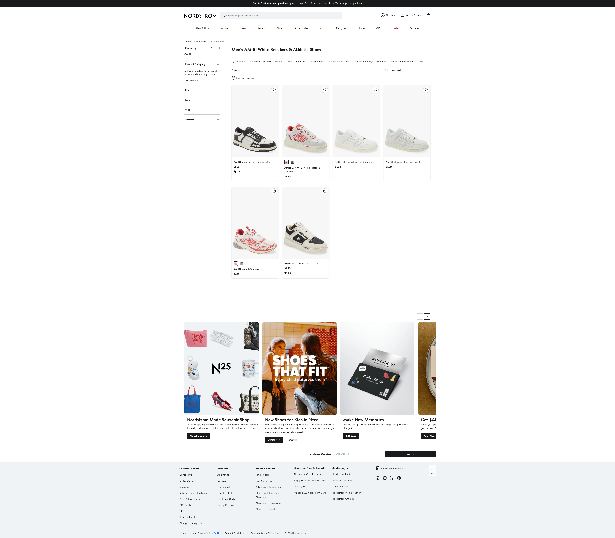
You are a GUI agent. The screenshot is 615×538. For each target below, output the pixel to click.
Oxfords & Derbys (363, 61)
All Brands (223, 474)
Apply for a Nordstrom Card (309, 480)
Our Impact (223, 487)
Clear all (215, 48)
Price (187, 109)
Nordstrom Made (198, 435)
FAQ (181, 511)
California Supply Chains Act (264, 533)
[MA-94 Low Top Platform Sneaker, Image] (305, 121)
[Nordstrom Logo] (200, 16)
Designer (341, 28)
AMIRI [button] (187, 54)
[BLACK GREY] (241, 263)
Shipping (184, 487)
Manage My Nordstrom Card (310, 492)
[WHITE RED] (286, 162)
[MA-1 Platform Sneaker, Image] (305, 223)
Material (189, 119)
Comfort (301, 61)
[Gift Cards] (377, 368)
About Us (222, 468)
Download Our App (392, 468)
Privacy (182, 533)
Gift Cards (351, 435)
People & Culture (226, 493)
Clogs (289, 61)
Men (243, 28)
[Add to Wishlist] (274, 90)
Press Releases (340, 486)
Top (432, 473)
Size (186, 90)
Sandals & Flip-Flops (401, 61)
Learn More (291, 439)
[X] (392, 478)
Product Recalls (188, 517)
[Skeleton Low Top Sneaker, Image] (255, 121)
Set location (191, 80)
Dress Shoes (317, 61)
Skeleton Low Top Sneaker (252, 162)
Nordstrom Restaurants (269, 503)
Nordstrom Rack (341, 474)
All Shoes (240, 61)
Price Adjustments (189, 499)
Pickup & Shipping (194, 64)
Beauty (261, 28)
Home (361, 28)
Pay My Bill (300, 486)
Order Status (186, 480)
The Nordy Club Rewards (307, 474)
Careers (221, 480)
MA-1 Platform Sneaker (301, 263)
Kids (322, 28)
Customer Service (189, 468)
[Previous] (233, 62)
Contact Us (185, 474)
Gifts (379, 28)
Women (225, 28)
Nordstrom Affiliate (343, 498)
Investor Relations (342, 480)
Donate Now (274, 439)
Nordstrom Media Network (347, 492)
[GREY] (292, 162)
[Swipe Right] (427, 316)
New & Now (202, 28)
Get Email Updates (227, 499)
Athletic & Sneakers (260, 61)
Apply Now (356, 3)
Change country (188, 523)
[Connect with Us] (406, 478)
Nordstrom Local (265, 509)
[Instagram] (378, 478)
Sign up (410, 453)
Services (414, 28)
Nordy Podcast (225, 505)
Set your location (245, 78)
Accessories (301, 28)
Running (381, 61)
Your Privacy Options (203, 533)
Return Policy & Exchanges (194, 493)
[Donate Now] (299, 368)
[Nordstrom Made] (221, 368)
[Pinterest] (385, 478)
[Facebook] (399, 478)
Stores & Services (265, 468)
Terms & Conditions (234, 533)
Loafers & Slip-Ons (338, 61)
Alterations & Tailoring (268, 487)
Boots (278, 61)
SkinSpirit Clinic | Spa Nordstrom (268, 494)
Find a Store (262, 474)
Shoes (280, 28)
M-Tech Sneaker (246, 269)
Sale (395, 28)
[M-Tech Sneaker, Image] (255, 223)
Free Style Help (264, 480)
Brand (187, 100)
